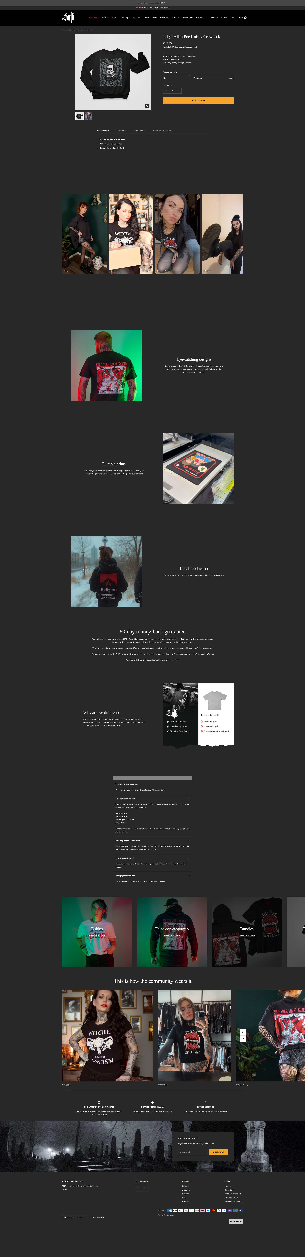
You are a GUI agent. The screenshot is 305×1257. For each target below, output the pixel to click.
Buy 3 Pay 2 (93, 17)
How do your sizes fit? (125, 858)
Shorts (146, 17)
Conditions (229, 1190)
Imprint (228, 1186)
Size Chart (139, 131)
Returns (185, 1186)
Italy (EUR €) (68, 1217)
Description (103, 131)
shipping (122, 131)
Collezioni (164, 17)
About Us (186, 1190)
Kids (155, 17)
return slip (129, 807)
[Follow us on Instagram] (144, 1188)
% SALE (175, 17)
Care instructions (162, 131)
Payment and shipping (234, 1201)
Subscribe (218, 1152)
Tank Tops (125, 17)
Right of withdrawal (233, 1194)
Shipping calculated (180, 47)
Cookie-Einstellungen (166, 1215)
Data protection (231, 1197)
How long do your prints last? (128, 841)
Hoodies (136, 17)
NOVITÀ (105, 17)
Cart (242, 17)
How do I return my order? (126, 799)
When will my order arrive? (127, 784)
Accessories (188, 17)
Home (64, 30)
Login (233, 17)
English (213, 17)
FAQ (184, 1197)
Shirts (114, 17)
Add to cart (198, 100)
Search (224, 17)
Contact (185, 1201)
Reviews (185, 1194)
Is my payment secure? (125, 875)
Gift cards (200, 17)
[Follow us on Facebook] (138, 1188)
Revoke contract (236, 1221)
